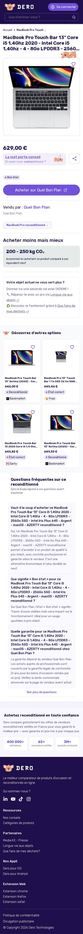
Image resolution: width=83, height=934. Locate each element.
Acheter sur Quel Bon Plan (38, 190)
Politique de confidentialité (21, 915)
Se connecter (66, 7)
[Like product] (73, 64)
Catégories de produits (18, 823)
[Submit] (74, 17)
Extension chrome (15, 891)
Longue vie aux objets (18, 846)
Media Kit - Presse (15, 840)
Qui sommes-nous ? (16, 791)
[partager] (74, 158)
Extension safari (14, 902)
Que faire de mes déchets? (21, 851)
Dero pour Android (15, 874)
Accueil (7, 30)
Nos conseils (11, 818)
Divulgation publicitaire (18, 921)
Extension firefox (14, 896)
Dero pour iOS (12, 868)
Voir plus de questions (42, 692)
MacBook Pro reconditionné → (27, 225)
